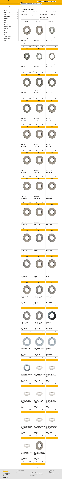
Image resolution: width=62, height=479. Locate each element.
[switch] (17, 12)
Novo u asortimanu (7, 16)
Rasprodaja (6, 18)
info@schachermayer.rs (21, 472)
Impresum (50, 472)
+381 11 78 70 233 (20, 470)
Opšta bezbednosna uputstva (54, 473)
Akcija (5, 14)
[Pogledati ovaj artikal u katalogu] (30, 46)
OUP (49, 471)
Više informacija (20, 2)
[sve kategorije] (5, 6)
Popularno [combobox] (49, 21)
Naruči (27, 48)
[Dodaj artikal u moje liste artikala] (24, 46)
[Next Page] (42, 22)
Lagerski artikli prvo (7, 12)
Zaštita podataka (51, 470)
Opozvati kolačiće (6, 477)
